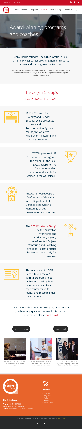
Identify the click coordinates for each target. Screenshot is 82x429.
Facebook (22, 409)
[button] (75, 10)
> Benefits (46, 393)
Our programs (21, 329)
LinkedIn (14, 409)
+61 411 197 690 (15, 404)
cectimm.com (61, 418)
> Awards (45, 400)
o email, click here (17, 406)
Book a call (61, 329)
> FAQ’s (45, 398)
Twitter (30, 409)
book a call (52, 315)
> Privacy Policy (47, 403)
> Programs (46, 395)
